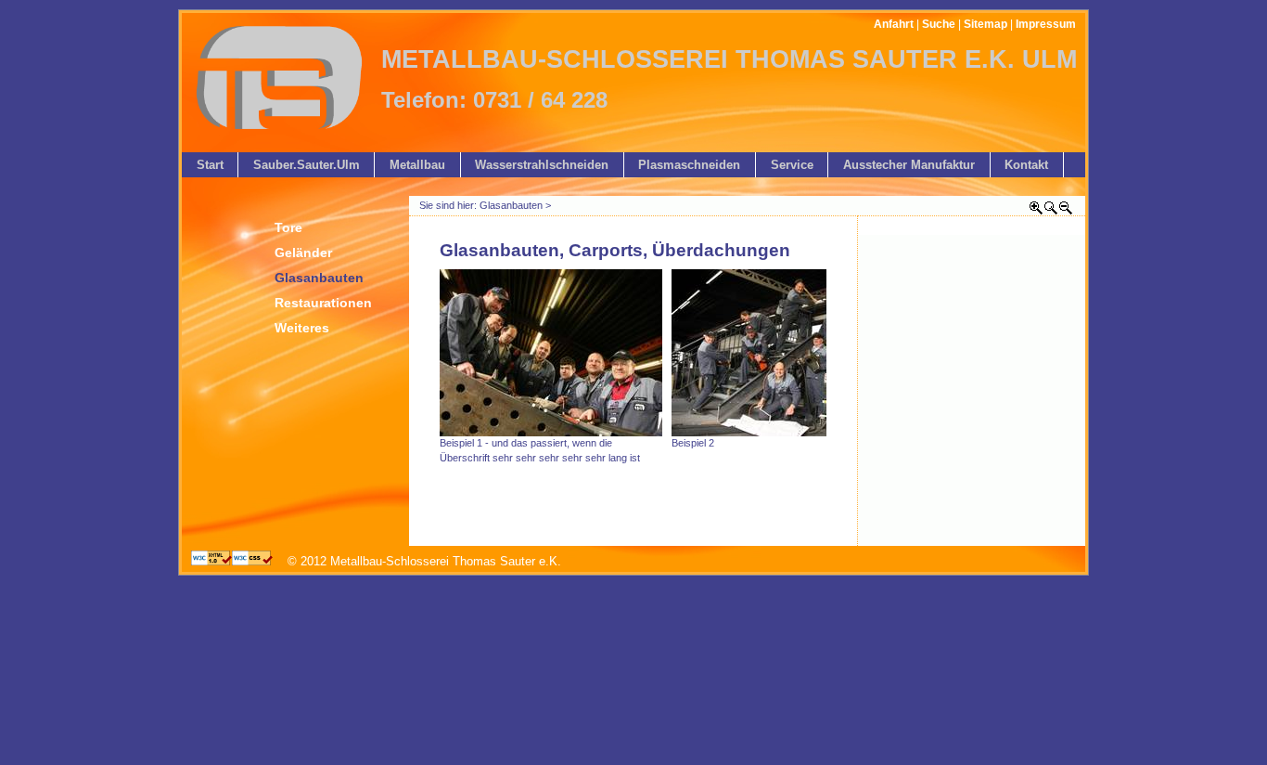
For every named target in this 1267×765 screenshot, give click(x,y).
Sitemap (985, 24)
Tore (288, 227)
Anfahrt (894, 24)
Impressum (1046, 24)
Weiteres (302, 327)
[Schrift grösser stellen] (1036, 211)
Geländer (303, 252)
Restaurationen (323, 302)
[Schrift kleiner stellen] (1065, 211)
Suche (938, 24)
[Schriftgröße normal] (1050, 211)
